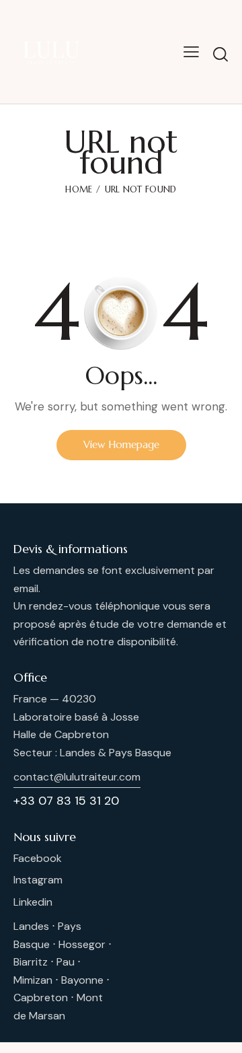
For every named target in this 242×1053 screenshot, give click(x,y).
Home (78, 189)
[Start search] (220, 53)
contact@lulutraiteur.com (76, 777)
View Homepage (121, 444)
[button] (191, 52)
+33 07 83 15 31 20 (66, 801)
